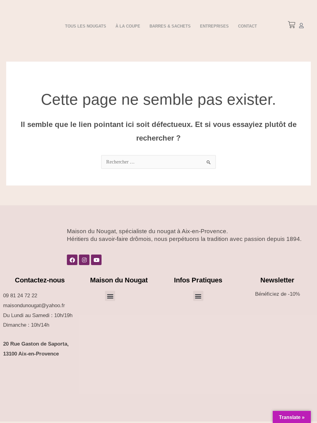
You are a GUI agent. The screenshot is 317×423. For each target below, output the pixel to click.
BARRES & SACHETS (170, 26)
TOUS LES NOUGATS (85, 26)
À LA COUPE (127, 26)
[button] (110, 296)
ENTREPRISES (214, 26)
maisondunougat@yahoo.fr (34, 305)
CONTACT (247, 26)
